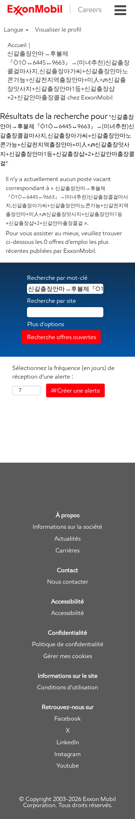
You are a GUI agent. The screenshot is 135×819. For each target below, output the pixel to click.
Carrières (67, 550)
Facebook (67, 718)
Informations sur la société (67, 526)
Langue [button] (14, 29)
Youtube (68, 765)
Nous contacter (67, 581)
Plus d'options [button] (45, 324)
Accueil (17, 44)
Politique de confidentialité (67, 644)
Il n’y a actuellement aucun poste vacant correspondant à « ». (67, 200)
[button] (120, 10)
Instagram (67, 754)
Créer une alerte (78, 390)
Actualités (67, 538)
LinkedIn (68, 742)
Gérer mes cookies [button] (67, 656)
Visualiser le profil (58, 29)
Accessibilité (67, 613)
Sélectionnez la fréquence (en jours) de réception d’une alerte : (63, 372)
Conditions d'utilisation (67, 687)
